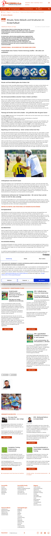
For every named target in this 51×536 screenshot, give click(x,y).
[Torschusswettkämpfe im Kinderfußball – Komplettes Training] (29, 450)
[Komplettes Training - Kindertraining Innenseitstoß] (4, 450)
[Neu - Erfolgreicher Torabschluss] (11, 409)
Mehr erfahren (6, 437)
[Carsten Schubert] (7, 384)
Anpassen (24, 280)
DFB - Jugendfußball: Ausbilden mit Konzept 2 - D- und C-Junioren (41, 335)
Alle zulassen (42, 280)
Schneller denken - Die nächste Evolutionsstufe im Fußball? (36, 474)
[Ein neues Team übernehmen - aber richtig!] (4, 420)
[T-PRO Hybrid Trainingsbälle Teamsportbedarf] (25, 79)
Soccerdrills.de (11, 3)
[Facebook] (38, 533)
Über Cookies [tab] (42, 258)
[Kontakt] (49, 2)
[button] (5, 375)
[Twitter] (41, 533)
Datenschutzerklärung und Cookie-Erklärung (16, 273)
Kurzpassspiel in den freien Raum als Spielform (13, 473)
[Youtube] (45, 533)
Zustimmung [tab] (9, 258)
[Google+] (48, 533)
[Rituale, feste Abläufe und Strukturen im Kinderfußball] (25, 163)
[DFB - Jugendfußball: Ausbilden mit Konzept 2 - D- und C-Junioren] (29, 338)
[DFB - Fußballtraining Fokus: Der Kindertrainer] (29, 295)
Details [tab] (25, 258)
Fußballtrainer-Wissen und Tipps (8, 26)
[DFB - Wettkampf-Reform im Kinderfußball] (29, 420)
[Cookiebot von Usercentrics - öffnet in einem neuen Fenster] (43, 255)
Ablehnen (9, 280)
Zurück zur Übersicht (7, 15)
